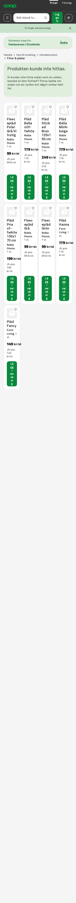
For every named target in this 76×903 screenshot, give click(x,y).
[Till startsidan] (10, 5)
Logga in (57, 18)
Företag (67, 2)
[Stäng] (70, 28)
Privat (54, 3)
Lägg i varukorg (12, 187)
